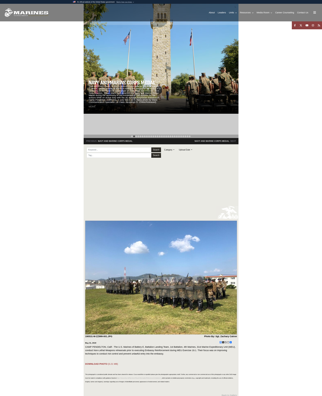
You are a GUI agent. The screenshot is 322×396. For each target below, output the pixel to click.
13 (157, 136)
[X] (301, 25)
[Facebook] (295, 25)
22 (177, 136)
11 (153, 136)
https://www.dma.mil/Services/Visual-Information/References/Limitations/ (139, 378)
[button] (125, 2)
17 (166, 136)
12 (155, 136)
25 (183, 136)
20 (172, 136)
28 (190, 136)
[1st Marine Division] (26, 12)
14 (160, 136)
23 (179, 136)
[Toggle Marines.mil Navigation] (315, 13)
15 (162, 136)
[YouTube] (307, 25)
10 (151, 136)
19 (170, 136)
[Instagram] (313, 25)
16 (164, 136)
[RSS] (319, 25)
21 (175, 136)
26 (185, 136)
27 (187, 136)
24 (181, 136)
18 (168, 136)
